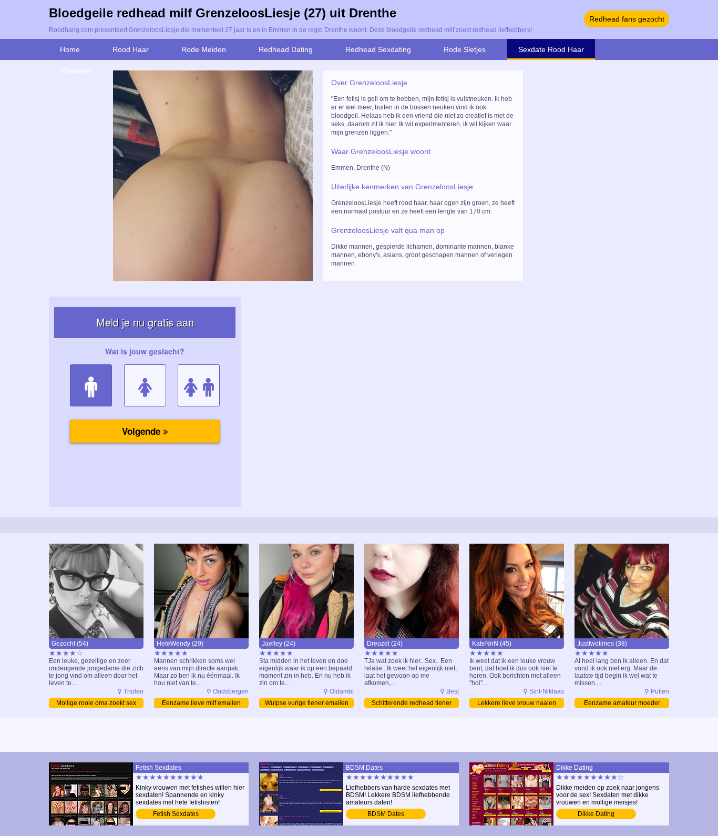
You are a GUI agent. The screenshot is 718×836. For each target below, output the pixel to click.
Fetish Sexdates (176, 814)
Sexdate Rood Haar (551, 49)
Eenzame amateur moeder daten (622, 703)
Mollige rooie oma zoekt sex (96, 703)
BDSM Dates (385, 814)
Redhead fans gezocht (626, 19)
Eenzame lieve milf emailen (201, 703)
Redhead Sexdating (378, 49)
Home (70, 49)
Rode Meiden (203, 49)
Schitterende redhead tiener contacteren (412, 703)
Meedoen (75, 70)
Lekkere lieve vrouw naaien (516, 703)
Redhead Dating (286, 49)
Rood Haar (130, 49)
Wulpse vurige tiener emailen (306, 703)
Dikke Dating (596, 814)
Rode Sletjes (465, 49)
